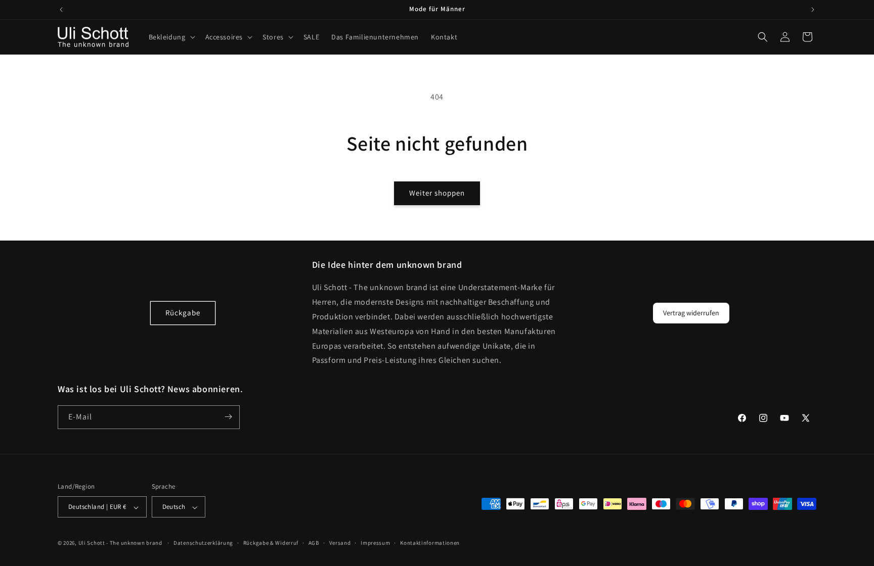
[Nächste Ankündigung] (813, 9)
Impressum (375, 542)
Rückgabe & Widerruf (270, 542)
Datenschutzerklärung (203, 542)
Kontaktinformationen (430, 542)
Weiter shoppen (437, 193)
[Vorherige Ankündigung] (61, 9)
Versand (340, 542)
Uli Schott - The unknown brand (120, 542)
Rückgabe (182, 313)
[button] (171, 37)
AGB (314, 542)
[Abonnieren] (228, 417)
